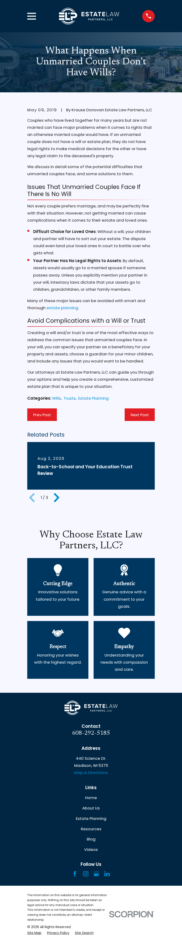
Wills (56, 398)
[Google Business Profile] (96, 873)
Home (91, 797)
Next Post (140, 415)
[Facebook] (74, 873)
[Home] (89, 16)
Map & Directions (91, 772)
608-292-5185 (91, 733)
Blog (91, 839)
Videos (91, 849)
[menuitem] (34, 933)
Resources (91, 829)
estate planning (62, 308)
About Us (91, 808)
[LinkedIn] (107, 873)
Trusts (70, 398)
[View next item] (56, 497)
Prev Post (42, 415)
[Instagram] (85, 873)
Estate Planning (93, 398)
